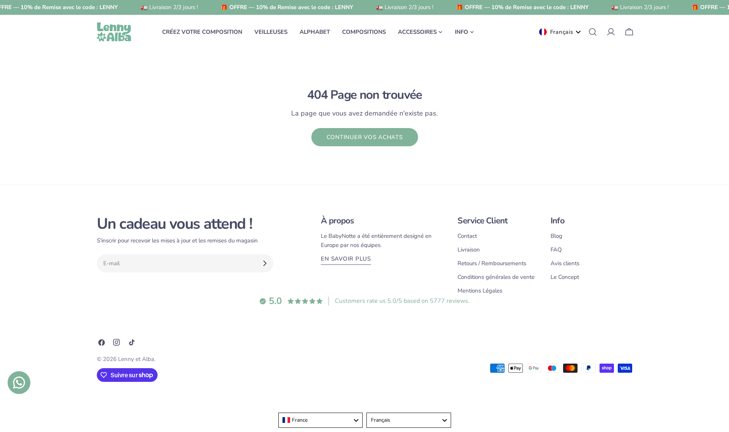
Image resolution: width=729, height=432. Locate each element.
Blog (556, 236)
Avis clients (565, 263)
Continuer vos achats (365, 137)
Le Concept (565, 277)
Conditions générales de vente (496, 277)
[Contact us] (19, 382)
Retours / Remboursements (492, 263)
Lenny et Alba (136, 359)
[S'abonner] (265, 263)
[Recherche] (592, 32)
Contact (467, 236)
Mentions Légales (480, 290)
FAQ (556, 249)
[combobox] (320, 420)
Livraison (469, 249)
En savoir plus (346, 259)
